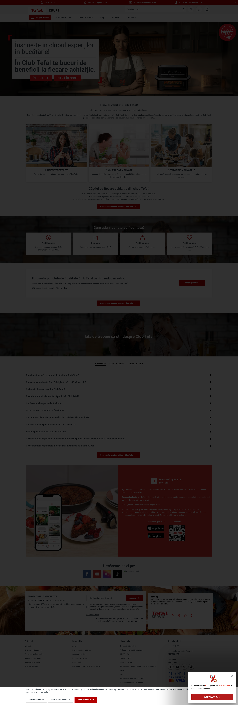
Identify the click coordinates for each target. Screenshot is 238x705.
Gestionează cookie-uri (60, 700)
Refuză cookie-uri (36, 700)
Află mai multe (42, 692)
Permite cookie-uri (86, 700)
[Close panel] (232, 676)
